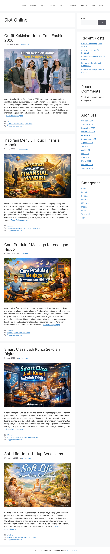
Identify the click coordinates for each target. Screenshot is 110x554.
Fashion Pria (11, 124)
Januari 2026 (87, 124)
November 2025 (88, 132)
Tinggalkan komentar (14, 126)
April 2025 (85, 157)
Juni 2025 (85, 150)
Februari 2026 (87, 121)
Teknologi (72, 5)
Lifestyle (83, 5)
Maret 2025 (86, 161)
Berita (62, 5)
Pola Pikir (10, 333)
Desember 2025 (88, 128)
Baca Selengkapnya (14, 116)
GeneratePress (72, 550)
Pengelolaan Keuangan (15, 228)
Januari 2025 (87, 168)
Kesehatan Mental (13, 537)
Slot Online (28, 124)
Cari (83, 18)
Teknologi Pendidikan (31, 437)
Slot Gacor (20, 124)
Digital (23, 5)
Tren (93, 5)
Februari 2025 (87, 165)
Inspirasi (33, 5)
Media (43, 5)
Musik (101, 5)
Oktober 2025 (87, 135)
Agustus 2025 (87, 143)
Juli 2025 (85, 146)
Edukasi (53, 5)
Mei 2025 (85, 154)
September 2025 (88, 139)
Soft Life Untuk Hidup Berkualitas (33, 453)
